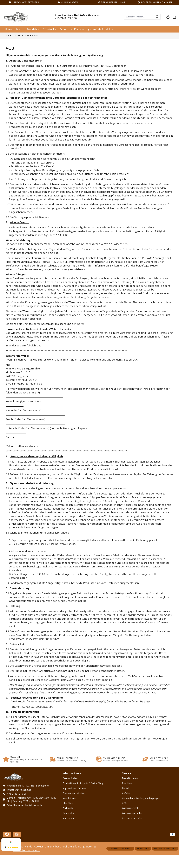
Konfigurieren (143, 848)
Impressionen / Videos (74, 788)
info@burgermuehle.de (26, 261)
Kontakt (126, 788)
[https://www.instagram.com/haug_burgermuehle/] (17, 834)
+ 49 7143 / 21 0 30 (66, 18)
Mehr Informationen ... (26, 850)
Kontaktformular (34, 805)
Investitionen (69, 798)
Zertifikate (68, 808)
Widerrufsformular (132, 813)
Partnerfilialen (70, 778)
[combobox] (139, 17)
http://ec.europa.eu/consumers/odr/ (31, 706)
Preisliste (127, 783)
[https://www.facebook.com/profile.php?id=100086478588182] (7, 834)
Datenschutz (69, 813)
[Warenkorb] (174, 17)
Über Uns (68, 803)
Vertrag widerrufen (132, 818)
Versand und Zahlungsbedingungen (141, 798)
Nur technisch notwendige (120, 848)
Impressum (68, 818)
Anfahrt (126, 793)
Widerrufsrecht (130, 808)
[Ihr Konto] (168, 17)
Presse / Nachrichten (73, 793)
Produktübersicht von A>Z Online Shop (83, 783)
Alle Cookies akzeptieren (165, 848)
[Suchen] (157, 17)
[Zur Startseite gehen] (17, 16)
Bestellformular (130, 778)
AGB (124, 803)
